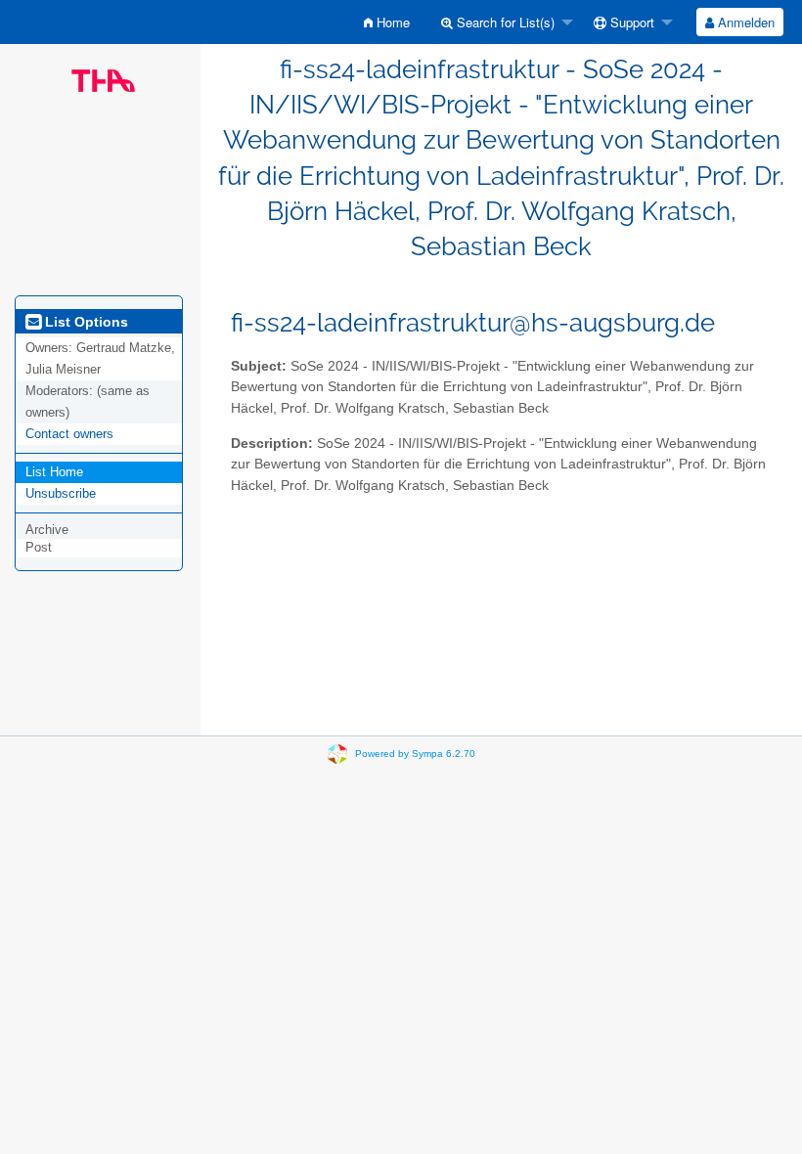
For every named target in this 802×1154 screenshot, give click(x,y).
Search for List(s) (504, 22)
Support (630, 22)
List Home (54, 472)
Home (391, 22)
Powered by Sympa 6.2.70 (415, 753)
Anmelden (744, 22)
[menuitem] (386, 22)
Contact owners (69, 433)
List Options (84, 322)
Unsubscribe (60, 493)
